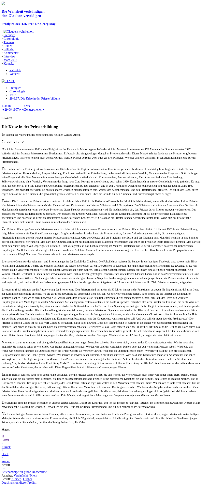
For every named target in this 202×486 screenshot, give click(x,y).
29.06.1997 (12, 109)
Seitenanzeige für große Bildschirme (24, 472)
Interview (9, 56)
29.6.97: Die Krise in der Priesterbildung (34, 98)
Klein (33, 475)
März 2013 (10, 60)
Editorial (9, 49)
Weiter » (14, 73)
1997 (12, 95)
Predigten (9, 35)
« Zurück (15, 70)
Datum (6, 105)
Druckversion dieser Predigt (19, 482)
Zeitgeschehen (33, 109)
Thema (26, 105)
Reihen (8, 45)
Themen (9, 42)
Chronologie (11, 38)
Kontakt (9, 63)
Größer (27, 479)
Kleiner (16, 479)
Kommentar (11, 53)
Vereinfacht (21, 475)
